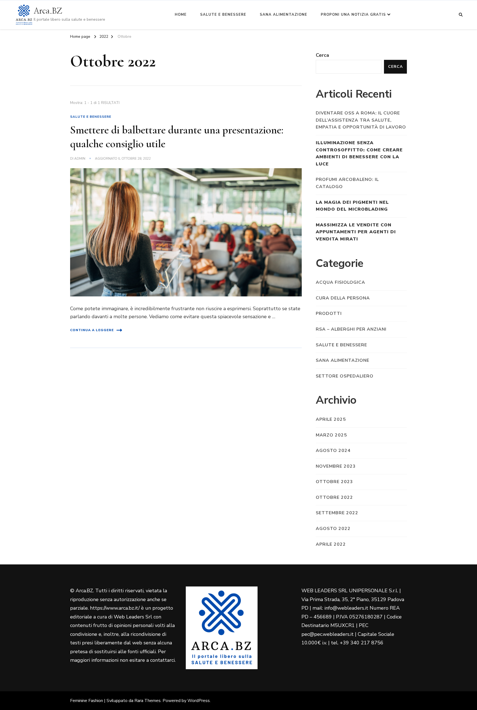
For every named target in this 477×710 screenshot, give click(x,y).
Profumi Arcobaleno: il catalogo (347, 183)
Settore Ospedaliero (344, 376)
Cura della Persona (343, 298)
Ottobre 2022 (334, 497)
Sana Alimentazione (283, 14)
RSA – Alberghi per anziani (351, 329)
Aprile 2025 (331, 419)
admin (79, 158)
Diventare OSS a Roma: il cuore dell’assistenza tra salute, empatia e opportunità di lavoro (361, 120)
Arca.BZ (48, 11)
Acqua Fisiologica (340, 282)
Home (181, 14)
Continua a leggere (92, 330)
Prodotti (329, 313)
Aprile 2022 (331, 544)
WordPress (198, 701)
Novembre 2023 (336, 466)
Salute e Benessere (223, 14)
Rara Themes (147, 701)
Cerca (322, 55)
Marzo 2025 (331, 435)
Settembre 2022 (337, 513)
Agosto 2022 (333, 529)
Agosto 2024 (333, 451)
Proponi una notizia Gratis (353, 14)
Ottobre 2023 (334, 482)
